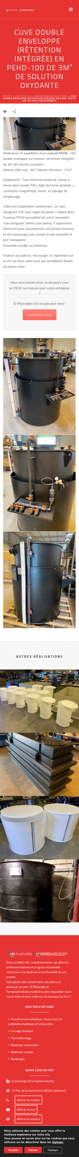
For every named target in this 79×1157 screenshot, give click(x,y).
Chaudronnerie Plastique (50, 96)
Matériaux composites (24, 1045)
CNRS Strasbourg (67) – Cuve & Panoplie (39, 911)
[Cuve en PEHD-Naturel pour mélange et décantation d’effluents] (39, 813)
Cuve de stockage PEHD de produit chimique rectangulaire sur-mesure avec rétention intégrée (39, 782)
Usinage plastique (22, 1031)
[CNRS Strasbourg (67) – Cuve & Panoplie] (39, 876)
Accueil (7, 96)
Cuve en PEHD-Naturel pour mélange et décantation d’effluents (39, 845)
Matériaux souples (22, 1052)
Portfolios (22, 96)
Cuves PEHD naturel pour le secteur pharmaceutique (39, 719)
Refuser (33, 1150)
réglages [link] (57, 1142)
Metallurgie (18, 1059)
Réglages (53, 1150)
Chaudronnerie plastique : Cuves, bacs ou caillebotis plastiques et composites (35, 1021)
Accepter (13, 1150)
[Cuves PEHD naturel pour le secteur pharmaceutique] (39, 687)
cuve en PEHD (57, 153)
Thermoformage (21, 1038)
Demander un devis (39, 314)
